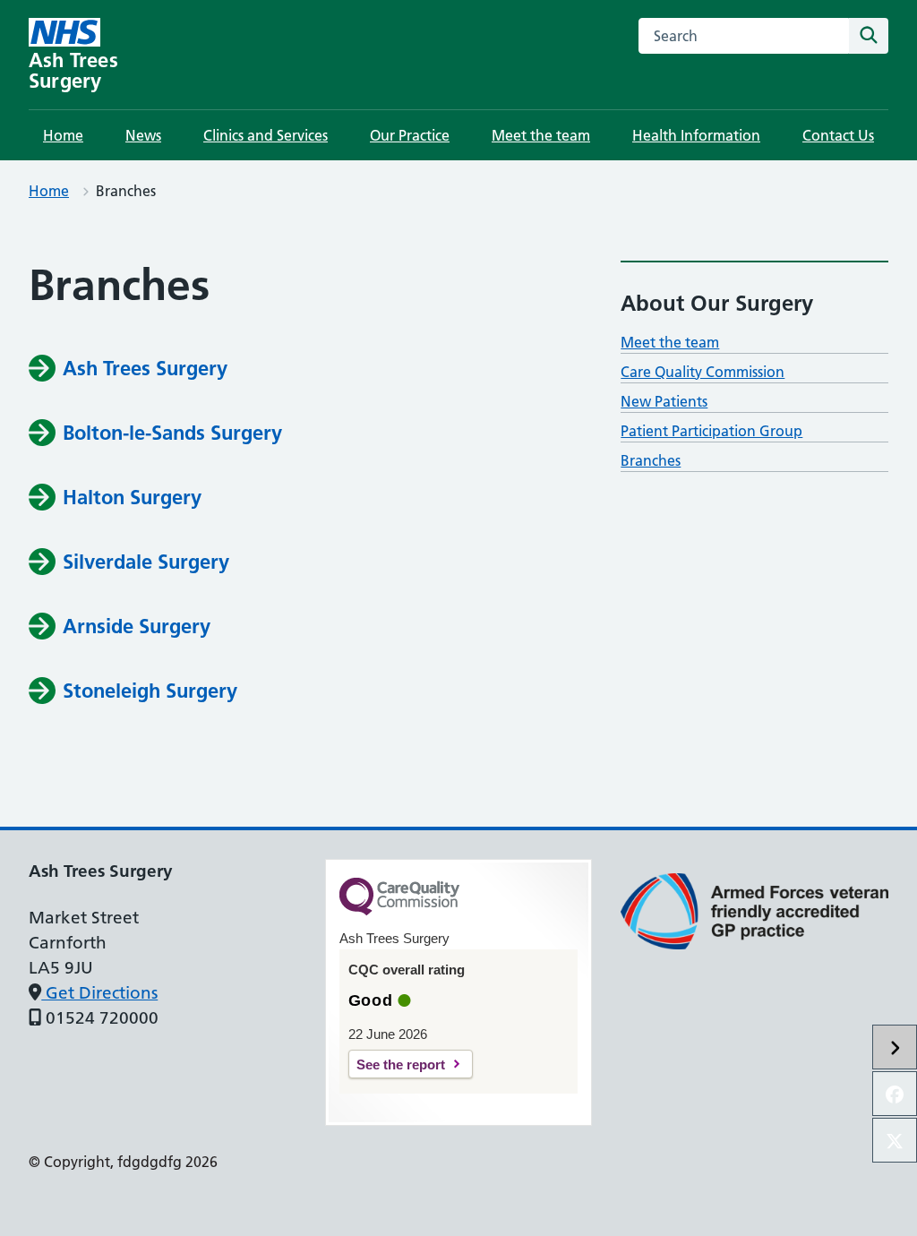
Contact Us (838, 135)
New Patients (664, 401)
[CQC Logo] (399, 911)
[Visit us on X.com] (894, 1140)
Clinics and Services (265, 135)
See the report (400, 1064)
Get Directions (99, 993)
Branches (651, 460)
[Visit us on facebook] (894, 1093)
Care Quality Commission (702, 372)
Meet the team (541, 135)
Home (63, 135)
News (143, 135)
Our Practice (410, 135)
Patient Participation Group (711, 431)
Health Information (696, 135)
